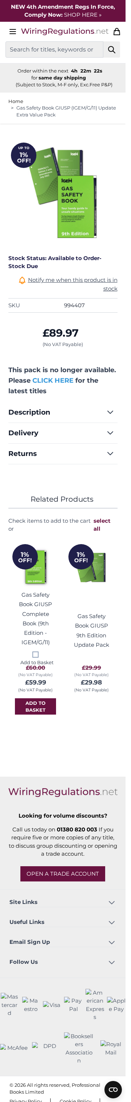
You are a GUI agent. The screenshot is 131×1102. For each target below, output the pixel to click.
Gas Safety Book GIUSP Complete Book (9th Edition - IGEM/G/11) (35, 618)
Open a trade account (63, 873)
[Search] (111, 49)
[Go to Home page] (64, 32)
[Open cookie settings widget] (113, 1089)
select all (102, 525)
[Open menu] (12, 31)
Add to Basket (36, 662)
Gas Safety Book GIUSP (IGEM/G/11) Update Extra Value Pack (66, 111)
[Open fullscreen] (63, 194)
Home (15, 101)
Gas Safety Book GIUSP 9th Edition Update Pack (91, 630)
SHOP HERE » (83, 14)
